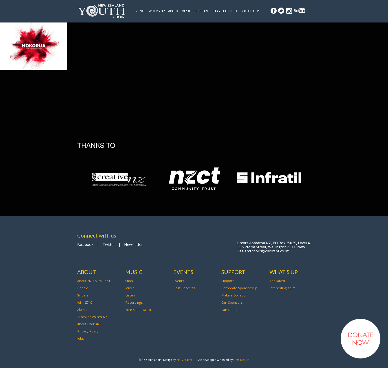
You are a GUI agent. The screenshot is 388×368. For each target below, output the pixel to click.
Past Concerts (184, 288)
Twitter (109, 244)
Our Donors (230, 309)
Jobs (216, 11)
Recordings (134, 302)
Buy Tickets (250, 11)
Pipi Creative (184, 360)
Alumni (82, 309)
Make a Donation (234, 295)
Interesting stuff (282, 288)
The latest (277, 280)
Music (186, 11)
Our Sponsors (232, 302)
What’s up (157, 11)
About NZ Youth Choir (93, 280)
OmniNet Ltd (241, 360)
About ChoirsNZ (89, 324)
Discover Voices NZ (92, 316)
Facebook (85, 244)
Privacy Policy (87, 331)
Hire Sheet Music (138, 309)
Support (201, 11)
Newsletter (133, 244)
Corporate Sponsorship (239, 288)
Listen (130, 295)
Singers (83, 295)
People (82, 288)
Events (140, 11)
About (173, 11)
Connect (230, 11)
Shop (129, 280)
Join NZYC (84, 302)
